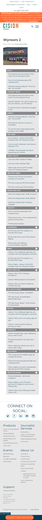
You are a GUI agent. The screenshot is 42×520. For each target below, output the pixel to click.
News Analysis (13, 270)
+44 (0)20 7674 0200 (21, 11)
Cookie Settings (34, 509)
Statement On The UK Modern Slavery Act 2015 (29, 475)
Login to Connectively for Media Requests (28, 435)
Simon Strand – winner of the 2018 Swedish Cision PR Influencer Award (21, 139)
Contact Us (24, 454)
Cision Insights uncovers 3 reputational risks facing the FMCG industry (22, 368)
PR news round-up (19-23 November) (21, 183)
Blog (28, 4)
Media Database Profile (28, 439)
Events (10, 113)
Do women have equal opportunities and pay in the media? (21, 130)
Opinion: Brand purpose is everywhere (21, 280)
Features (11, 134)
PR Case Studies (14, 289)
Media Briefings (8, 454)
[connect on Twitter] (7, 416)
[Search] (31, 26)
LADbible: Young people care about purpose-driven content (20, 151)
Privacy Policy (25, 456)
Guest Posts (12, 156)
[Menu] (36, 26)
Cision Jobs (6, 445)
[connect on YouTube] (26, 416)
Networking (7, 461)
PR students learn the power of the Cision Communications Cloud (21, 75)
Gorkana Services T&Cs (28, 461)
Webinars (6, 456)
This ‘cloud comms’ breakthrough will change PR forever (21, 356)
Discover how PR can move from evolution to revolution (20, 178)
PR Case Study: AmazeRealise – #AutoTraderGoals (19, 298)
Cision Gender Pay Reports (27, 481)
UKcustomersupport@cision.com (9, 502)
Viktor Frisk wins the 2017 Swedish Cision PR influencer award (20, 169)
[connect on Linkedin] (20, 416)
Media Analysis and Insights (9, 439)
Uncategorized (14, 373)
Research (11, 330)
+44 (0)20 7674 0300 (9, 499)
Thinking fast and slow (16, 224)
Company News (13, 92)
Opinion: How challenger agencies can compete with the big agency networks (22, 253)
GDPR (21, 7)
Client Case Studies (27, 468)
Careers (34, 4)
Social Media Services (10, 443)
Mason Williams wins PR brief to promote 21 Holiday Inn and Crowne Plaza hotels (21, 384)
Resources (12, 351)
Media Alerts (25, 432)
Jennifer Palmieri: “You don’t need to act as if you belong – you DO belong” (22, 103)
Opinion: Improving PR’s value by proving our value (20, 325)
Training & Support (9, 490)
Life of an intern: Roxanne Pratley (20, 159)
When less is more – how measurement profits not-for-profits (22, 219)
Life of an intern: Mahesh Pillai (18, 164)
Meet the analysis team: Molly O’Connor (22, 194)
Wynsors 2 (12, 40)
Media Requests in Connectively (15, 4)
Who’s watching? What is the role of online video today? (21, 347)
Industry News (13, 173)
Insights (11, 208)
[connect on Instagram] (33, 416)
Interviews (12, 227)
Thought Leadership (9, 459)
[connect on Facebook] (14, 416)
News (9, 248)
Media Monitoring (9, 436)
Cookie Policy (25, 459)
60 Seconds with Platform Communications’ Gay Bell (17, 244)
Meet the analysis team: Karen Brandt (21, 198)
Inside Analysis (13, 190)
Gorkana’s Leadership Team (28, 465)
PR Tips (10, 308)
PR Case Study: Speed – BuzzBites (20, 293)
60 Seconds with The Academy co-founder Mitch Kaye (20, 232)
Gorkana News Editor (21, 44)
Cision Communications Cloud (11, 430)
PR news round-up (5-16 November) (21, 187)
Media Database (8, 433)
